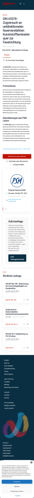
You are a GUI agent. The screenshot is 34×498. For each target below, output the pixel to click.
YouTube (6, 395)
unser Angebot (8, 366)
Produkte (7, 382)
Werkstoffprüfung (8, 46)
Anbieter (6, 384)
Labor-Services (9, 379)
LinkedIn (6, 392)
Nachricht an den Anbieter (17, 156)
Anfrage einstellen (9, 405)
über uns (6, 363)
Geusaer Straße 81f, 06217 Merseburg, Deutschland (18, 193)
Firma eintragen (9, 402)
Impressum (18, 495)
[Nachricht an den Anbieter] (24, 300)
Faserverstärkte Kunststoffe (12, 149)
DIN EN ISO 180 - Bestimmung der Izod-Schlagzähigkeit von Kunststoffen (17, 286)
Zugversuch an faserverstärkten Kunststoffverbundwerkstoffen (17, 312)
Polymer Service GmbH (17, 190)
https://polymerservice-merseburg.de (14, 200)
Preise (6, 371)
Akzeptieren (17, 482)
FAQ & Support (8, 374)
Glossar (6, 398)
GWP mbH (8, 317)
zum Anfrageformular (17, 258)
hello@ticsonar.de (8, 456)
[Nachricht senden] (6, 209)
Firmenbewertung (9, 368)
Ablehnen (17, 486)
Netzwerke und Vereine (11, 387)
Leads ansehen (9, 408)
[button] (31, 462)
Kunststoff (26, 149)
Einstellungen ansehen (17, 491)
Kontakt (6, 360)
